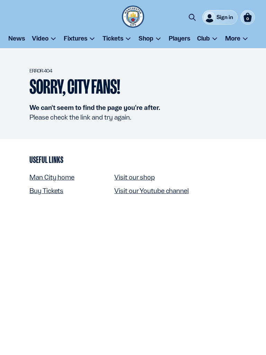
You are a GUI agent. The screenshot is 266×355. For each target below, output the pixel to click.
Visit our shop (134, 177)
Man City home (51, 177)
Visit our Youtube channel (151, 190)
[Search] (192, 17)
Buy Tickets (46, 190)
